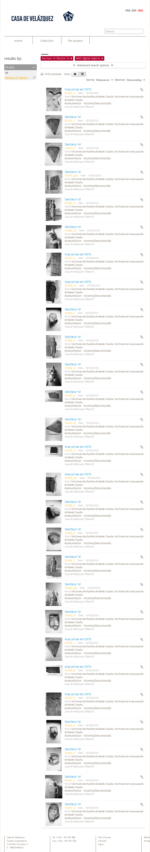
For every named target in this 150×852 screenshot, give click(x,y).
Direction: (120, 79)
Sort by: (90, 79)
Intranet (102, 841)
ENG (140, 10)
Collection (47, 41)
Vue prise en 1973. (78, 89)
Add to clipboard (142, 90)
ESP (134, 10)
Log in (101, 844)
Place (9, 67)
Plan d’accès (104, 837)
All (6, 72)
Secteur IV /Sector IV (18, 77)
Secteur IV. (73, 117)
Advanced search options (93, 65)
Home (18, 41)
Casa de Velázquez (16, 837)
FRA (128, 10)
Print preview (52, 74)
